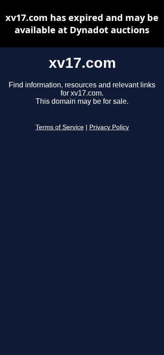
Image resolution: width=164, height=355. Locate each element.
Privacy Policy (109, 127)
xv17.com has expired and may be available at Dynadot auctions (82, 23)
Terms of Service (60, 127)
